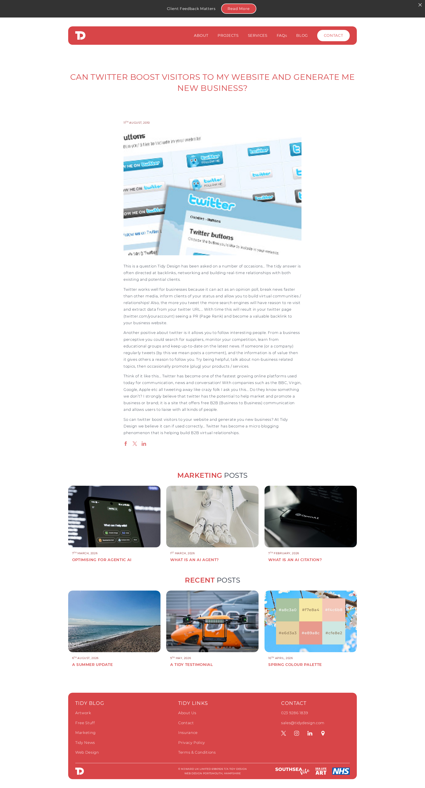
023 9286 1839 (294, 713)
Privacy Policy (191, 742)
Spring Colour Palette (295, 664)
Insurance (188, 732)
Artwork (83, 713)
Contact (333, 35)
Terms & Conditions (197, 752)
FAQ (282, 35)
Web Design (87, 752)
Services (257, 35)
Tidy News (85, 742)
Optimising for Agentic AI (101, 560)
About (201, 35)
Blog (302, 35)
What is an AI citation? (295, 560)
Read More (239, 8)
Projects (228, 35)
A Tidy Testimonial (191, 664)
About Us (187, 713)
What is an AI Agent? (194, 560)
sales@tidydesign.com (303, 723)
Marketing (85, 732)
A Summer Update (92, 664)
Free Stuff (85, 723)
